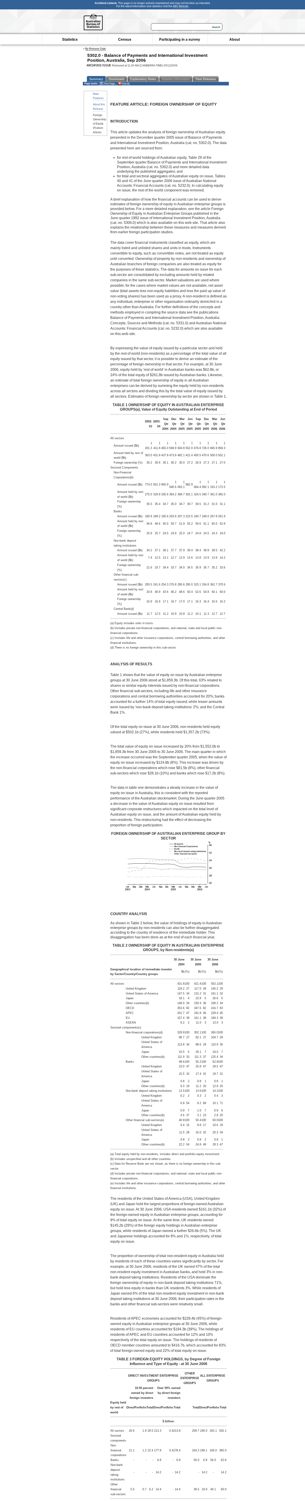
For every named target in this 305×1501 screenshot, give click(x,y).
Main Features (98, 96)
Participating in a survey (179, 39)
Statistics (70, 39)
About (234, 39)
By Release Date (95, 48)
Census (124, 39)
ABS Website (180, 6)
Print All (125, 83)
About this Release (99, 106)
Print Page (109, 83)
